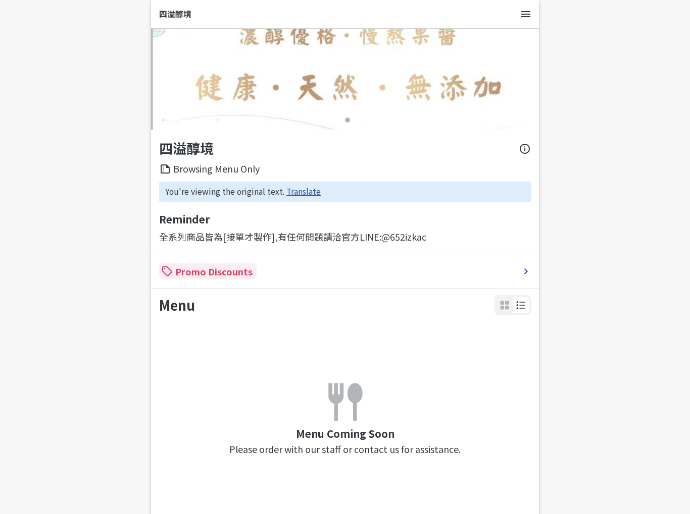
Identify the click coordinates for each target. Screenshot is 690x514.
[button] (521, 305)
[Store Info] (525, 149)
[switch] (521, 305)
